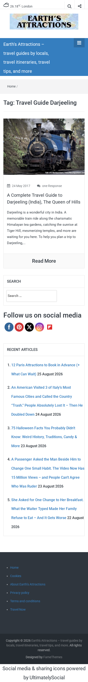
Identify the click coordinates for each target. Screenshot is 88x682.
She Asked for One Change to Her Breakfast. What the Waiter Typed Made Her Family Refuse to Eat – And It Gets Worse (47, 509)
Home (11, 86)
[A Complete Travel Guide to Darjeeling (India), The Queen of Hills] (44, 146)
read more (44, 261)
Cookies (15, 576)
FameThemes (52, 657)
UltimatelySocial (47, 677)
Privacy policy (19, 593)
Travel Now (18, 609)
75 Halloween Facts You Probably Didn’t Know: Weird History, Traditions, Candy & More (44, 437)
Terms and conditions (25, 601)
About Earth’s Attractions (27, 584)
